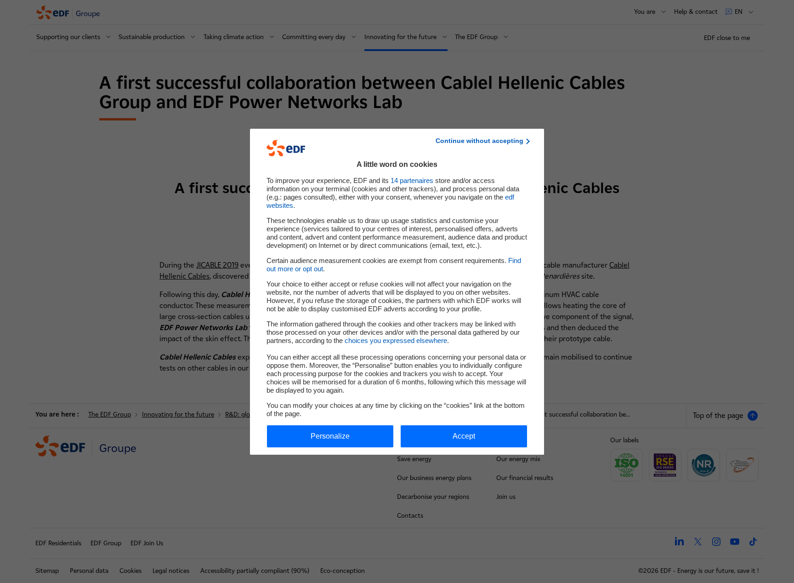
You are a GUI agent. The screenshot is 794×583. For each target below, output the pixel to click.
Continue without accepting (479, 140)
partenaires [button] (412, 180)
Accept (464, 436)
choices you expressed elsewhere (396, 340)
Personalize (330, 436)
